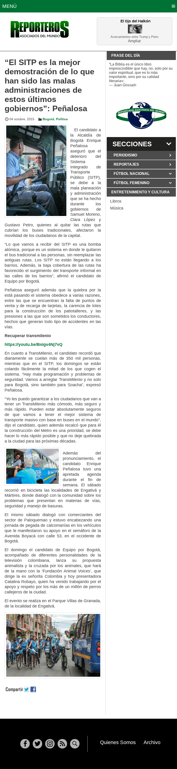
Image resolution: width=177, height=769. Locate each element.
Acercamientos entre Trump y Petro (134, 37)
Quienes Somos (118, 742)
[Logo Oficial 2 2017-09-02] (141, 115)
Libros (115, 201)
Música (116, 208)
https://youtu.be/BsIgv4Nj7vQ (33, 344)
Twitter (37, 743)
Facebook (25, 743)
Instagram (50, 743)
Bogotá (48, 119)
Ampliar (134, 41)
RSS (62, 743)
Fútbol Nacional (132, 174)
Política (62, 119)
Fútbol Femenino (131, 183)
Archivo (152, 742)
